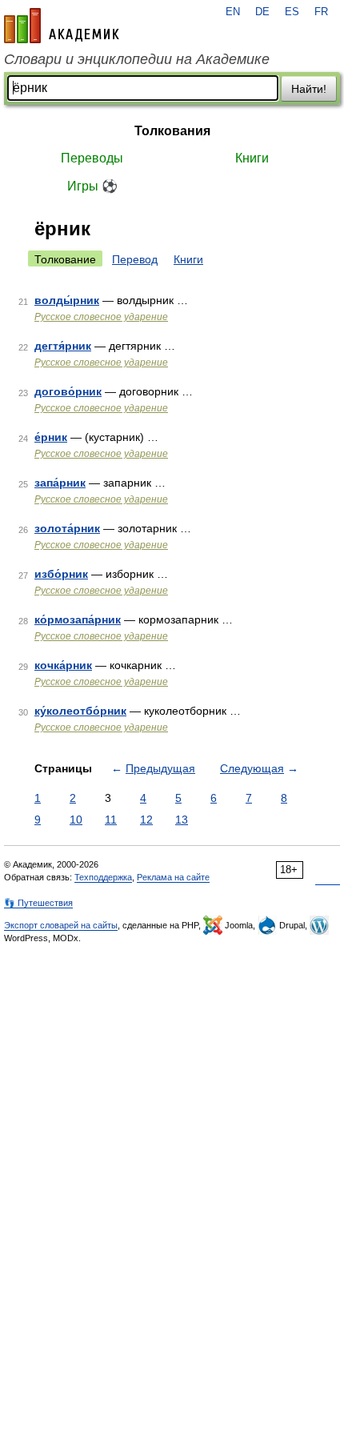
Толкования (172, 131)
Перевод (135, 259)
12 (146, 819)
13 (181, 819)
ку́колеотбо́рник (80, 710)
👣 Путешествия (38, 903)
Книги (252, 158)
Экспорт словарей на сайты (61, 925)
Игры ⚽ (92, 186)
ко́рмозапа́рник (77, 619)
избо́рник (61, 573)
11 (111, 819)
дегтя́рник (62, 345)
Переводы (92, 158)
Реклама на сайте (173, 877)
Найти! (308, 88)
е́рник (50, 437)
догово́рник (68, 391)
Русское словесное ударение (101, 317)
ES (292, 12)
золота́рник (67, 528)
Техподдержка (103, 877)
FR (321, 12)
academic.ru (61, 25)
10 (76, 819)
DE (262, 12)
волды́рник (66, 300)
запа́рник (60, 482)
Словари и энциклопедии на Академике (137, 59)
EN (233, 12)
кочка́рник (63, 665)
